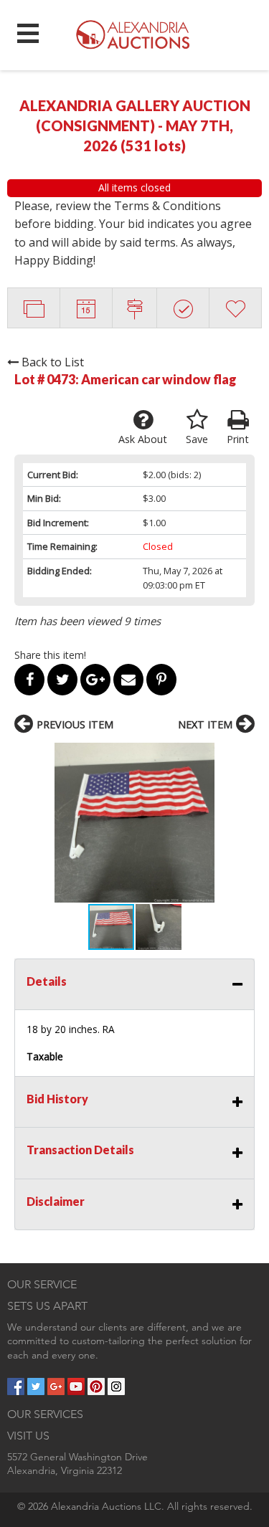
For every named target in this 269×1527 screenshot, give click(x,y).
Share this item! (50, 655)
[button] (134, 823)
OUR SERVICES (45, 1414)
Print (238, 439)
